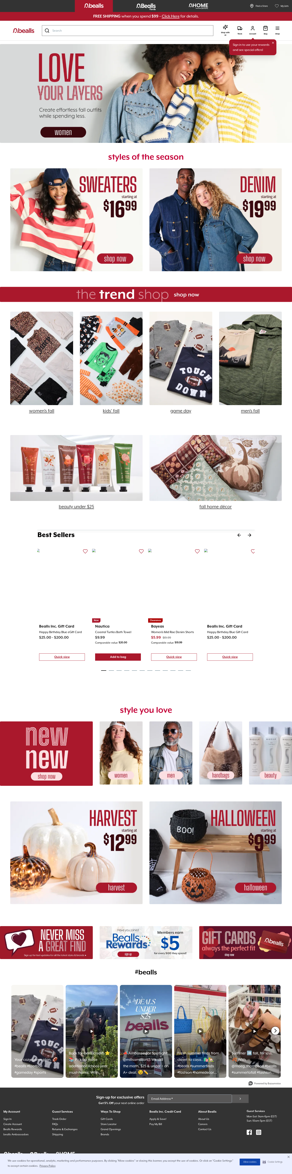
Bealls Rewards (12, 1129)
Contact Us (204, 1129)
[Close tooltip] (273, 42)
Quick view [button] (69, 658)
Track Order (59, 1119)
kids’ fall (111, 410)
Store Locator (109, 1124)
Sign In (7, 1119)
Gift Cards (107, 1119)
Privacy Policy (48, 1165)
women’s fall (41, 410)
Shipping (57, 1134)
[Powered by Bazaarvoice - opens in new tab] (265, 1084)
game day (180, 410)
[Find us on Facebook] (249, 1132)
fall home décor (215, 506)
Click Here (171, 16)
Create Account (12, 1124)
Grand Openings (111, 1129)
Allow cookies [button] (250, 1162)
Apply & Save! (157, 1119)
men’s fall (250, 410)
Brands (105, 1134)
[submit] (240, 1098)
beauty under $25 (76, 506)
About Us (203, 1119)
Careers (203, 1124)
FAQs (55, 1124)
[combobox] (127, 30)
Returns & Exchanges (65, 1129)
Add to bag (125, 658)
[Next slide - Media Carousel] (275, 1030)
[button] (272, 1162)
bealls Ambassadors (16, 1134)
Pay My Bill (155, 1124)
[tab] (104, 671)
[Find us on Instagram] (258, 1132)
